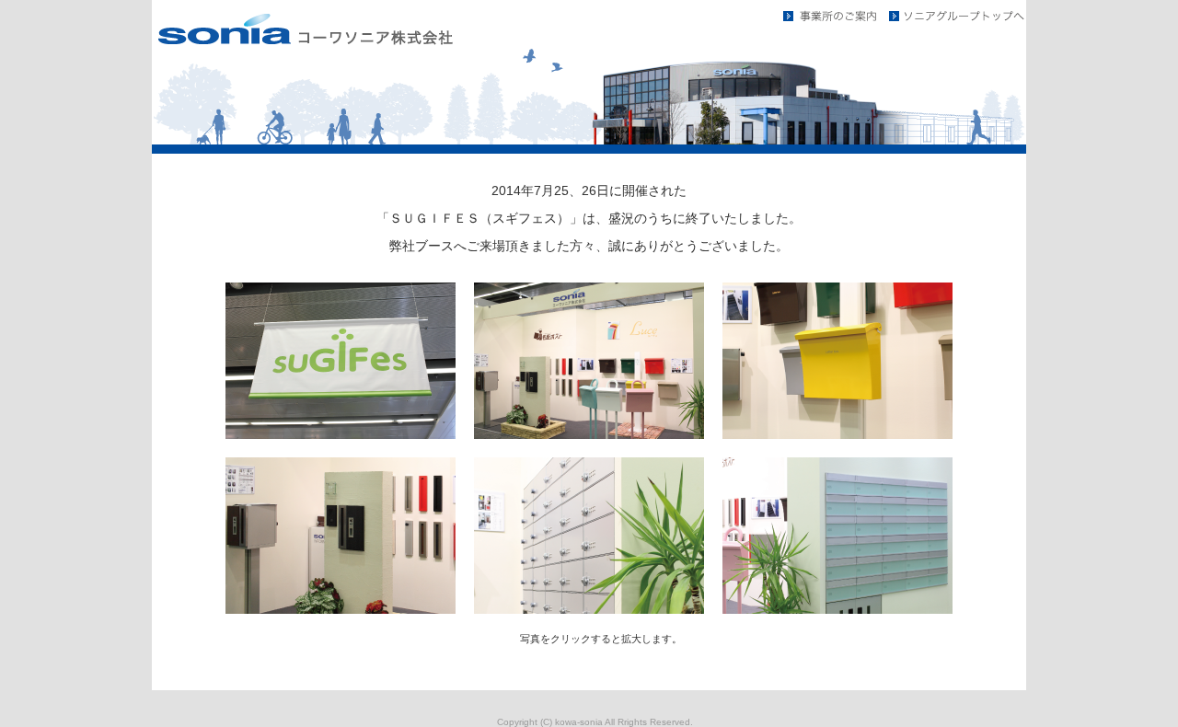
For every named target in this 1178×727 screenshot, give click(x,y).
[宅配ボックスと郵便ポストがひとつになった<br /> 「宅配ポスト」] (340, 610)
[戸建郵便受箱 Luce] (837, 435)
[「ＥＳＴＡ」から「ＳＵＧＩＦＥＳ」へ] (340, 435)
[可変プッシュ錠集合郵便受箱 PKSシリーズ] (589, 610)
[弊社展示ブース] (589, 435)
